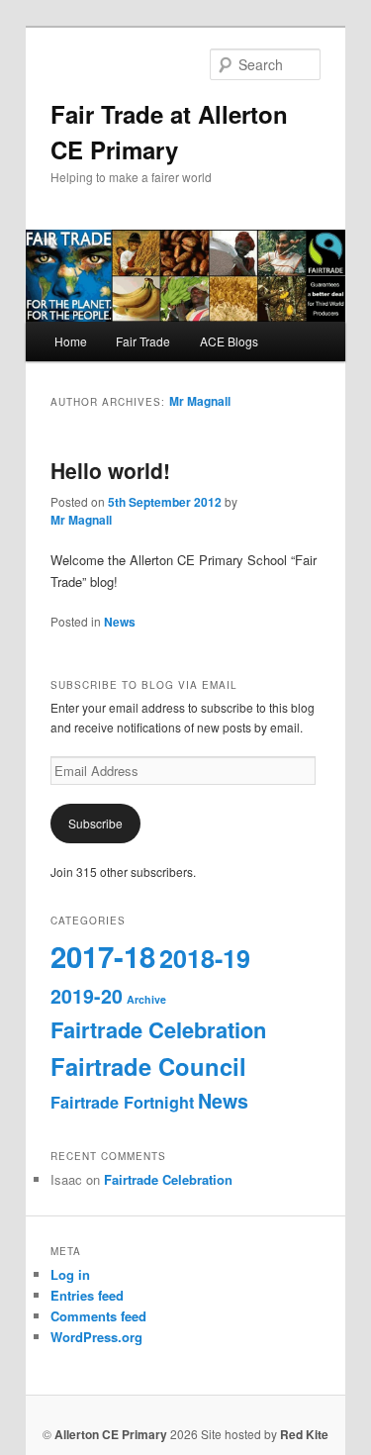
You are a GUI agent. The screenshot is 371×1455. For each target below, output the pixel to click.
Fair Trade (143, 341)
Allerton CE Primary (110, 1434)
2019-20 (86, 996)
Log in (70, 1274)
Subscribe (95, 823)
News (120, 621)
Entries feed (87, 1295)
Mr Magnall (200, 401)
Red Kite (304, 1434)
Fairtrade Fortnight (122, 1102)
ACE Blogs (229, 341)
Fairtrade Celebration (158, 1029)
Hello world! (110, 470)
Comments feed (98, 1316)
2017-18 (102, 956)
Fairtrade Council (148, 1066)
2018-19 (204, 958)
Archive (146, 999)
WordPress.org (96, 1336)
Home (70, 341)
